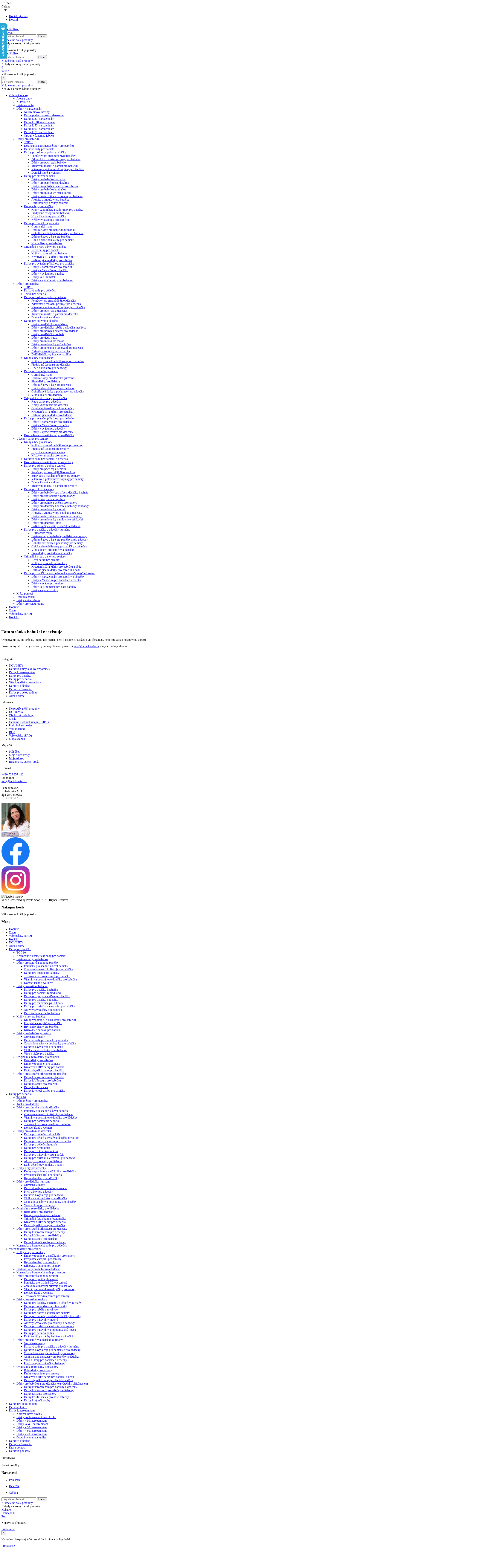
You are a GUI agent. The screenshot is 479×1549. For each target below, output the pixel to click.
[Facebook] (15, 864)
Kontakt (14, 617)
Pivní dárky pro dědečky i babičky (51, 553)
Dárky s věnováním (28, 600)
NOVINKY (23, 101)
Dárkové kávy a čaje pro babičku (51, 236)
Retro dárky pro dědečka (46, 401)
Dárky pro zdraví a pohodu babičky (45, 152)
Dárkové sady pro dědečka (40, 290)
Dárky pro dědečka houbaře (47, 334)
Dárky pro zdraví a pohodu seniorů (44, 465)
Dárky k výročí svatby (44, 590)
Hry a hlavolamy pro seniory (48, 452)
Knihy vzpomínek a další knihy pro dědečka (57, 361)
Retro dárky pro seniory (45, 559)
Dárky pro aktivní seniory (39, 489)
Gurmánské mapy (41, 226)
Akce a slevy (24, 98)
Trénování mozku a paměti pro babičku (54, 165)
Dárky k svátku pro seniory (47, 583)
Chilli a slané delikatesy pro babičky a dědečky (59, 546)
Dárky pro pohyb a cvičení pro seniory (54, 502)
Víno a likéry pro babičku (46, 243)
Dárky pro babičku (27, 138)
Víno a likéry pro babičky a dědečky (52, 549)
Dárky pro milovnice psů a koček (51, 192)
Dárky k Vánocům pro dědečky (50, 425)
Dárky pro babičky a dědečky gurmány (47, 529)
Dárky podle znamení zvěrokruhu (44, 115)
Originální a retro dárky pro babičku (45, 246)
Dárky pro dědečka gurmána (41, 371)
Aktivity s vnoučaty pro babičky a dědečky (56, 512)
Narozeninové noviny (37, 112)
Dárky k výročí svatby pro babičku (52, 280)
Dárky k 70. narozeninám (39, 132)
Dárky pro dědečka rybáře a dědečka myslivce (58, 327)
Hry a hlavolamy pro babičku (48, 216)
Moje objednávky (19, 755)
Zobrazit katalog (18, 95)
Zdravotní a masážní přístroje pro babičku (55, 159)
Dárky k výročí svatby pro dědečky (52, 431)
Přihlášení (15, 1479)
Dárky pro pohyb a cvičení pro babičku (54, 186)
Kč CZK (14, 1486)
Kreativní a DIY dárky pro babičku (52, 256)
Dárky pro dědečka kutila (46, 522)
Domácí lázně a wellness (46, 172)
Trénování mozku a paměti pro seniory (54, 485)
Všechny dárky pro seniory (32, 438)
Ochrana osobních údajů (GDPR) (29, 722)
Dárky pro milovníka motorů (48, 341)
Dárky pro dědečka (27, 283)
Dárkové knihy (25, 105)
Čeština (13, 1492)
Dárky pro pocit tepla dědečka (49, 310)
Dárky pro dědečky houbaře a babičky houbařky (60, 506)
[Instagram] (15, 893)
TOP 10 (28, 142)
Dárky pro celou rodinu (30, 603)
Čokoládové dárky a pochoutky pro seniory (57, 543)
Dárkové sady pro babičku (39, 149)
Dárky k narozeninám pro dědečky (51, 421)
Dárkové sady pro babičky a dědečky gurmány (59, 536)
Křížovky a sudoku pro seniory (49, 455)
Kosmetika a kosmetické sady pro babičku (49, 145)
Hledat (41, 36)
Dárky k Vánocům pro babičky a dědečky (56, 580)
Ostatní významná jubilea (39, 135)
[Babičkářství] (10, 29)
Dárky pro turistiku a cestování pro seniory (56, 516)
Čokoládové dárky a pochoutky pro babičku (57, 233)
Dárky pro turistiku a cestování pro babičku (57, 196)
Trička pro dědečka (35, 293)
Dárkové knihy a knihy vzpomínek (29, 668)
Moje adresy (16, 758)
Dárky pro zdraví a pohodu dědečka (45, 297)
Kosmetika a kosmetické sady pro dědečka (49, 435)
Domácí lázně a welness (45, 317)
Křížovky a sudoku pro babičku (50, 219)
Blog (12, 732)
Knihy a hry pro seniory (38, 442)
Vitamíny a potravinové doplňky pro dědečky (58, 307)
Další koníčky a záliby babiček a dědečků (55, 526)
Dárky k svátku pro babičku (47, 273)
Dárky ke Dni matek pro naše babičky (53, 586)
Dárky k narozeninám (29, 108)
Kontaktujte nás (18, 16)
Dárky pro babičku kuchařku (48, 179)
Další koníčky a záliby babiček (49, 202)
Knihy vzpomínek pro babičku (49, 253)
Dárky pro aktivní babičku (39, 176)
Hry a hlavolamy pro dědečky (49, 367)
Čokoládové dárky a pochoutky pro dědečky (57, 391)
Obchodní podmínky (21, 715)
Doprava (14, 607)
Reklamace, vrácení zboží (24, 761)
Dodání (13, 19)
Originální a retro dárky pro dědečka (45, 398)
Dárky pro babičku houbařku (48, 189)
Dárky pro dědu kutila (44, 337)
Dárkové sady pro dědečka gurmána (52, 378)
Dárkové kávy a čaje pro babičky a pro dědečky (59, 539)
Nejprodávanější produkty (24, 708)
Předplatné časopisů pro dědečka (50, 364)
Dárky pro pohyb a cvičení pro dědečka (54, 330)
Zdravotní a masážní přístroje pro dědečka (56, 303)
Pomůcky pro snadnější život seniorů (53, 472)
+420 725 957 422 (12, 774)
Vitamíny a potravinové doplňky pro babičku (57, 169)
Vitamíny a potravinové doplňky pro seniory (57, 479)
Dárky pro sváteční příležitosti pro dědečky (49, 418)
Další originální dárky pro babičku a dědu (55, 570)
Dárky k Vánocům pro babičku (49, 270)
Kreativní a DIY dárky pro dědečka (52, 411)
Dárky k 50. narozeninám (39, 125)
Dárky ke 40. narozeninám (39, 122)
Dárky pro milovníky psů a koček (51, 344)
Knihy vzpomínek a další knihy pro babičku (57, 209)
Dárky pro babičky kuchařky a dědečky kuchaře (59, 492)
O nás (12, 610)
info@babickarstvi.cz (86, 646)
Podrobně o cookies (20, 725)
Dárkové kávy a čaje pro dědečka (51, 384)
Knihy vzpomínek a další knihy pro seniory (57, 445)
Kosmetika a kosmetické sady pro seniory (48, 462)
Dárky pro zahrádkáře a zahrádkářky (53, 495)
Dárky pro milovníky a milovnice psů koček (57, 519)
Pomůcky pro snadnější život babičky (53, 155)
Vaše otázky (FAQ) (20, 613)
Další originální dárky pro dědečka (51, 415)
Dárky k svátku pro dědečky (48, 428)
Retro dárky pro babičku (45, 250)
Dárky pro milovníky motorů (48, 509)
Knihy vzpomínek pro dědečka (49, 405)
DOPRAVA (16, 712)
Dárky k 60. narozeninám (39, 128)
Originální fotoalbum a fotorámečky (52, 408)
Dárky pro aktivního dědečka (41, 320)
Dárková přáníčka (19, 685)
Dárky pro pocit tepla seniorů (48, 468)
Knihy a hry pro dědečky (39, 357)
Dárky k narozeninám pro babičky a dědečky (58, 576)
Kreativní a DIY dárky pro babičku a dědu (56, 566)
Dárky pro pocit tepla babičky (49, 162)
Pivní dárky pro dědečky (45, 381)
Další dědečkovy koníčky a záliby (51, 354)
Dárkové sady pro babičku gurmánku (53, 229)
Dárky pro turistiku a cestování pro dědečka (57, 347)
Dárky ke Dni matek (43, 277)
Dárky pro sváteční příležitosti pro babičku (49, 263)
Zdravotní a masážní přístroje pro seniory (55, 475)
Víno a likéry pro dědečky (46, 394)
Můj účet (14, 751)
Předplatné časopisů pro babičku (50, 213)
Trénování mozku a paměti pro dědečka (54, 314)
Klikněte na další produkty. (17, 40)
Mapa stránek (17, 738)
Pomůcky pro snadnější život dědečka (53, 300)
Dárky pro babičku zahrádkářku (50, 182)
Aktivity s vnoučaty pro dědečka (50, 351)
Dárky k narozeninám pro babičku (51, 266)
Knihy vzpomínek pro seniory (49, 563)
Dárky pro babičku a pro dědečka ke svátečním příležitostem (59, 573)
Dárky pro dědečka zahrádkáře (49, 324)
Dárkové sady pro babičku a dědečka (46, 458)
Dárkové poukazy (19, 1450)
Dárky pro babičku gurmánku (41, 223)
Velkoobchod (17, 728)
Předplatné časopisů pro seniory (50, 448)
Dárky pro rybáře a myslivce (48, 499)
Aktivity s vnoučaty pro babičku (50, 199)
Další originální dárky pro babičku (51, 260)
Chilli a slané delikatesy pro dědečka (52, 388)
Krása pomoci (24, 593)
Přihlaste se (8, 1529)
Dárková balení (25, 596)
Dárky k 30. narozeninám (39, 118)
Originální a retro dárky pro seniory (45, 556)
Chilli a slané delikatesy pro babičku (52, 240)
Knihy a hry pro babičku (38, 206)
